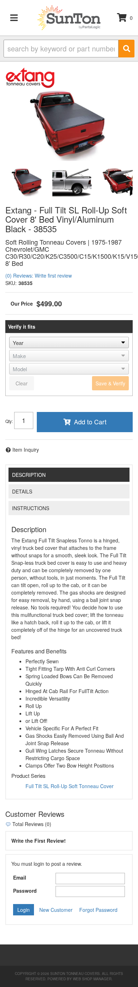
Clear (22, 383)
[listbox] (69, 342)
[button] (69, 48)
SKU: (11, 282)
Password (25, 890)
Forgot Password (98, 909)
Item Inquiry (25, 449)
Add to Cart (90, 421)
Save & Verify (110, 383)
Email (19, 877)
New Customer (56, 909)
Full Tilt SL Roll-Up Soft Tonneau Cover (69, 786)
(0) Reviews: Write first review (38, 275)
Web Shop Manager (92, 978)
